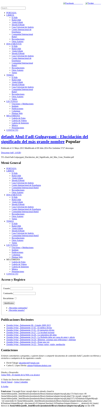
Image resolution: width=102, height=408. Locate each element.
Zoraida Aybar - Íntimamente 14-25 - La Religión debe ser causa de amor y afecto (40, 337)
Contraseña (8, 293)
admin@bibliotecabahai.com (39, 365)
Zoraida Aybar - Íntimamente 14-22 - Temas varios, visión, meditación (35, 344)
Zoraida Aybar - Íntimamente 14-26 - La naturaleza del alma (31, 335)
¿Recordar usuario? (16, 310)
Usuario (6, 288)
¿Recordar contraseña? (17, 308)
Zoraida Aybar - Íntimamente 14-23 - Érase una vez (27, 342)
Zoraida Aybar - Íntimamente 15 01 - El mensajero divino (30, 330)
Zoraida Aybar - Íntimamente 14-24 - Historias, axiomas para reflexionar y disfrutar (41, 340)
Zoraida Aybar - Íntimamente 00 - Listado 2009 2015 (28, 325)
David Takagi (6, 382)
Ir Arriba (4, 386)
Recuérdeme (8, 298)
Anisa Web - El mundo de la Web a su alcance (20, 375)
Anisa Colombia (21, 382)
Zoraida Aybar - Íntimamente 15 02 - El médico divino (29, 328)
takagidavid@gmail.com (29, 363)
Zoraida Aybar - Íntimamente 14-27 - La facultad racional (30, 332)
